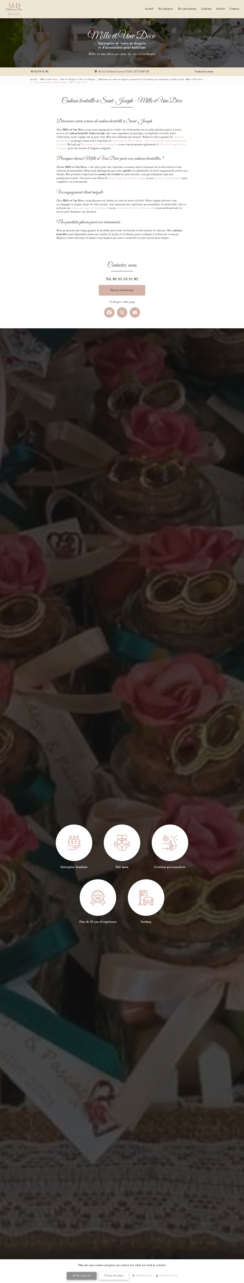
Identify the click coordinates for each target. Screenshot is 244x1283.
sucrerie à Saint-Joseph (168, 178)
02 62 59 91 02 (39, 71)
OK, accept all (83, 1276)
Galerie (220, 9)
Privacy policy (168, 1276)
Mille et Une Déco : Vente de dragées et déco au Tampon (67, 79)
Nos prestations (187, 9)
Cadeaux (206, 9)
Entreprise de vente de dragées (99, 144)
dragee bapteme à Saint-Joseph (126, 178)
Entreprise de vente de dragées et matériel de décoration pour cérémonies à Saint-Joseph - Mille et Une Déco (151, 79)
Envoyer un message (122, 290)
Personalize (143, 1276)
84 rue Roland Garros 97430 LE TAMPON (123, 71)
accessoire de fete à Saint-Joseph (135, 208)
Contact (234, 9)
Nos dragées (165, 9)
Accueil (149, 9)
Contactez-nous (204, 71)
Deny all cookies (114, 1276)
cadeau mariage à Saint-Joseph (89, 208)
